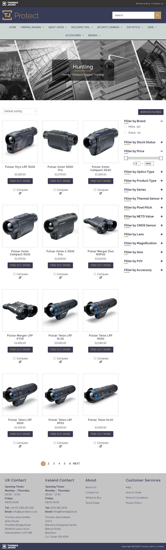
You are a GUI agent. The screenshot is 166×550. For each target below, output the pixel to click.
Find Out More (20, 181)
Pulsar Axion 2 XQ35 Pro (60, 253)
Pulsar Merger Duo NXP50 (101, 253)
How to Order (133, 492)
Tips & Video (92, 502)
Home (12, 27)
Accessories (73, 35)
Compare (22, 189)
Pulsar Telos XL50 (100, 419)
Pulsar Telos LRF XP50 (60, 421)
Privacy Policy (134, 502)
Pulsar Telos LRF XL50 (60, 337)
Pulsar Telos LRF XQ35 (20, 421)
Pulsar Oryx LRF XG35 (20, 166)
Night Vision (56, 27)
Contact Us (158, 3)
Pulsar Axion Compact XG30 (100, 168)
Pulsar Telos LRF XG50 (101, 337)
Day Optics (133, 27)
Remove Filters (151, 112)
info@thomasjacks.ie (65, 511)
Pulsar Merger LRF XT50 (20, 337)
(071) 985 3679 (59, 507)
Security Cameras (108, 27)
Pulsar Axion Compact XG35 (20, 253)
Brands (92, 35)
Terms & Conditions (137, 497)
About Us (90, 487)
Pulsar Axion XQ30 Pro (60, 168)
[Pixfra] (125, 126)
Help (128, 487)
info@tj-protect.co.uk (25, 511)
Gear (151, 27)
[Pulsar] (125, 132)
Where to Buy (143, 3)
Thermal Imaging (30, 27)
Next (76, 463)
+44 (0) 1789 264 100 (22, 507)
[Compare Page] (20, 193)
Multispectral (80, 27)
